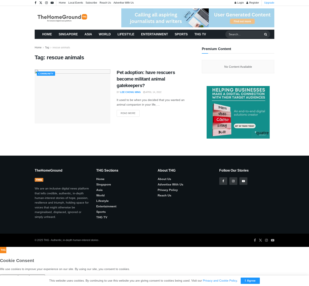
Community (46, 73)
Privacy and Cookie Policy (220, 280)
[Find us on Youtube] (52, 3)
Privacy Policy (168, 190)
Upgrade (269, 2)
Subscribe (91, 2)
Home (62, 2)
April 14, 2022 (153, 92)
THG (46, 240)
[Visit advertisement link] (197, 17)
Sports (181, 34)
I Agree (250, 280)
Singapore (68, 34)
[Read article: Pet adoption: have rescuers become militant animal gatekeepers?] (72, 96)
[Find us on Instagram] (46, 3)
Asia (88, 34)
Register (254, 2)
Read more (130, 112)
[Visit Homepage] (68, 18)
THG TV (200, 34)
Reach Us (105, 2)
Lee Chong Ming (130, 92)
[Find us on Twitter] (40, 3)
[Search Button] (266, 34)
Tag (47, 47)
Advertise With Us (124, 2)
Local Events (75, 2)
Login (240, 2)
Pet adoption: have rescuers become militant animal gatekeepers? (146, 79)
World (105, 34)
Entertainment (154, 34)
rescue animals (61, 47)
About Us (164, 179)
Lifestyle (126, 34)
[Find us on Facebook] (35, 3)
